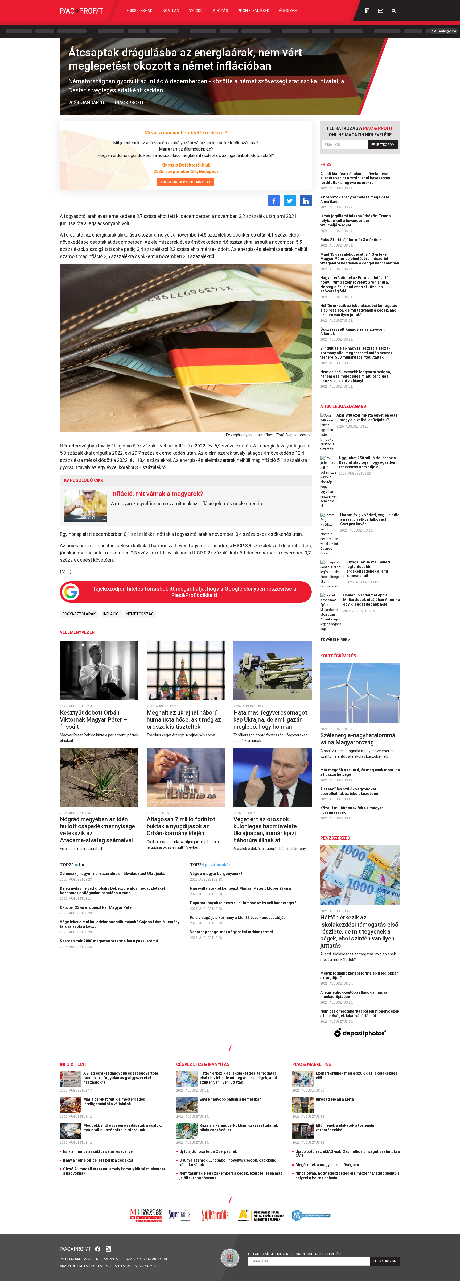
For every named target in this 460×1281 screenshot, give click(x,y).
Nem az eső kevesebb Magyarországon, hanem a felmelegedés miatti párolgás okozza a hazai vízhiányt (355, 376)
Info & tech (73, 1064)
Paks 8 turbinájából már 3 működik (351, 240)
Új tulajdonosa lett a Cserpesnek (208, 1151)
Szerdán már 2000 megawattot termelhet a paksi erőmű (109, 941)
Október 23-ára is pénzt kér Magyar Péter (97, 907)
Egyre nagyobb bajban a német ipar (231, 1099)
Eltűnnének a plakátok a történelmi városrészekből (346, 1127)
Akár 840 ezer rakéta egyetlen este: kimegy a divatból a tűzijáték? (367, 417)
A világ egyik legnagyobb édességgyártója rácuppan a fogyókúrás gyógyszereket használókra (120, 1077)
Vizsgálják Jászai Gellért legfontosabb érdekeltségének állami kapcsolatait (368, 569)
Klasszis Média (147, 1266)
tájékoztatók (96, 1266)
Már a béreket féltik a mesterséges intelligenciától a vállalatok (114, 1101)
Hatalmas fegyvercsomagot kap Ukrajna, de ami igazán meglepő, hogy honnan (270, 719)
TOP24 (72, 864)
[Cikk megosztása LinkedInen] (306, 200)
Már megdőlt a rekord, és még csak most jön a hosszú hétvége (360, 772)
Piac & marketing (311, 1064)
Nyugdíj (196, 11)
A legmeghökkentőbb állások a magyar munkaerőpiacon (354, 994)
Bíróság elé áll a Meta (335, 1099)
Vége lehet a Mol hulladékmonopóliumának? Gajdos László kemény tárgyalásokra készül (119, 924)
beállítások (120, 1266)
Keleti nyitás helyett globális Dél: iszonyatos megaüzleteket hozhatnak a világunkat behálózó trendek (112, 890)
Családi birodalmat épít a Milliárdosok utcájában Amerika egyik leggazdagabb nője (371, 599)
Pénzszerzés (335, 838)
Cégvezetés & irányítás (202, 1064)
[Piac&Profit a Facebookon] (98, 1248)
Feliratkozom (383, 145)
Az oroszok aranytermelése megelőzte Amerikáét (354, 199)
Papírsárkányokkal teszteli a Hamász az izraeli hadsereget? (243, 903)
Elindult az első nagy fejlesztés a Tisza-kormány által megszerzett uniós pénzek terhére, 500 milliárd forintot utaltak (356, 352)
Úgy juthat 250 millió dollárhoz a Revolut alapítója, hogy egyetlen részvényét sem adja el (367, 462)
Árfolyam (288, 11)
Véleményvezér (77, 632)
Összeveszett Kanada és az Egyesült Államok (352, 331)
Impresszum (70, 1259)
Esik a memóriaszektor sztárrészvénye (98, 1151)
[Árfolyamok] (380, 10)
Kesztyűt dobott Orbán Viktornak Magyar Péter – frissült (93, 719)
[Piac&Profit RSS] (108, 1248)
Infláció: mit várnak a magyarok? (157, 494)
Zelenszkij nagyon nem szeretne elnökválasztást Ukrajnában (114, 874)
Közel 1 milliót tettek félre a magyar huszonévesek (351, 810)
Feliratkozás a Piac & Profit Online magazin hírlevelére (295, 1254)
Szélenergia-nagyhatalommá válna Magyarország (357, 738)
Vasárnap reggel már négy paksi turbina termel (232, 932)
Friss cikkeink (139, 11)
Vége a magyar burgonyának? (216, 874)
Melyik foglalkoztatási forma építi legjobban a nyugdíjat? (359, 975)
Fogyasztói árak (79, 614)
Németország (140, 614)
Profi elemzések (253, 11)
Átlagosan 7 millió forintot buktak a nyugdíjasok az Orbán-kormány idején (181, 826)
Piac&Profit (129, 102)
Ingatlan (170, 11)
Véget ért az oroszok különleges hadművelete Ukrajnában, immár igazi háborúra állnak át (265, 830)
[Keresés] (393, 11)
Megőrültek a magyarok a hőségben (327, 1165)
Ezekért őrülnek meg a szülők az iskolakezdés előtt (356, 1075)
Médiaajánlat (107, 1259)
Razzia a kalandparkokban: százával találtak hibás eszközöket (239, 1127)
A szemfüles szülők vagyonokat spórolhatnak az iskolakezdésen (349, 791)
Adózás (220, 11)
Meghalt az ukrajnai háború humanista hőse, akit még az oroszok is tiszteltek (184, 719)
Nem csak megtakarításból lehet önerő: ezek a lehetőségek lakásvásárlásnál (359, 1013)
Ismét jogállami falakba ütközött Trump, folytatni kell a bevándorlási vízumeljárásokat (356, 220)
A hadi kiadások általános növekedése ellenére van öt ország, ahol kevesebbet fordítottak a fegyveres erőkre (355, 178)
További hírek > (335, 639)
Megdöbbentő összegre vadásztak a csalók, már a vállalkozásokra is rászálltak (122, 1127)
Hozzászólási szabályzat (145, 1259)
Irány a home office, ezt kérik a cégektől (98, 1160)
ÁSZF (88, 1259)
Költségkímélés (338, 655)
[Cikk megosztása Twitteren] (290, 200)
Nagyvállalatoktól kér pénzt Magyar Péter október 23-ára (241, 888)
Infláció (111, 614)
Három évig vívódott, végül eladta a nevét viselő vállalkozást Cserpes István (370, 519)
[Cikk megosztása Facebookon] (274, 200)
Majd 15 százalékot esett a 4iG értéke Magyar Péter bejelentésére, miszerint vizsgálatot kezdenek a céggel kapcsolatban (360, 259)
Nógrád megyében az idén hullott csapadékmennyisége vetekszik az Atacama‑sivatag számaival (97, 830)
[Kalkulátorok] (367, 11)
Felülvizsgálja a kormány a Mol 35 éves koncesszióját (238, 917)
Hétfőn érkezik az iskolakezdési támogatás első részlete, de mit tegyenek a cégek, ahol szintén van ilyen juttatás (358, 310)
